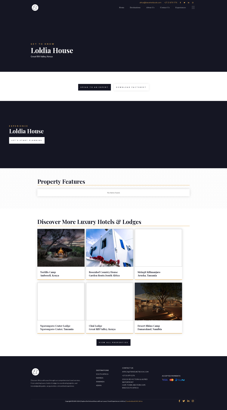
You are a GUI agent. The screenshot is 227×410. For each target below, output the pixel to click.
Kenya (99, 385)
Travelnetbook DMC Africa (134, 401)
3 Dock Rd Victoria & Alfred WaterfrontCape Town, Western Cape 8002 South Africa (135, 383)
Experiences (180, 7)
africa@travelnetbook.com (150, 3)
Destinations (135, 7)
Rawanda (100, 382)
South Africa (102, 374)
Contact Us (165, 7)
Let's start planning (26, 140)
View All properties (113, 342)
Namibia (99, 378)
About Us (150, 7)
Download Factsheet (131, 87)
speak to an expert (95, 87)
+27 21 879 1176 (170, 3)
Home (121, 7)
